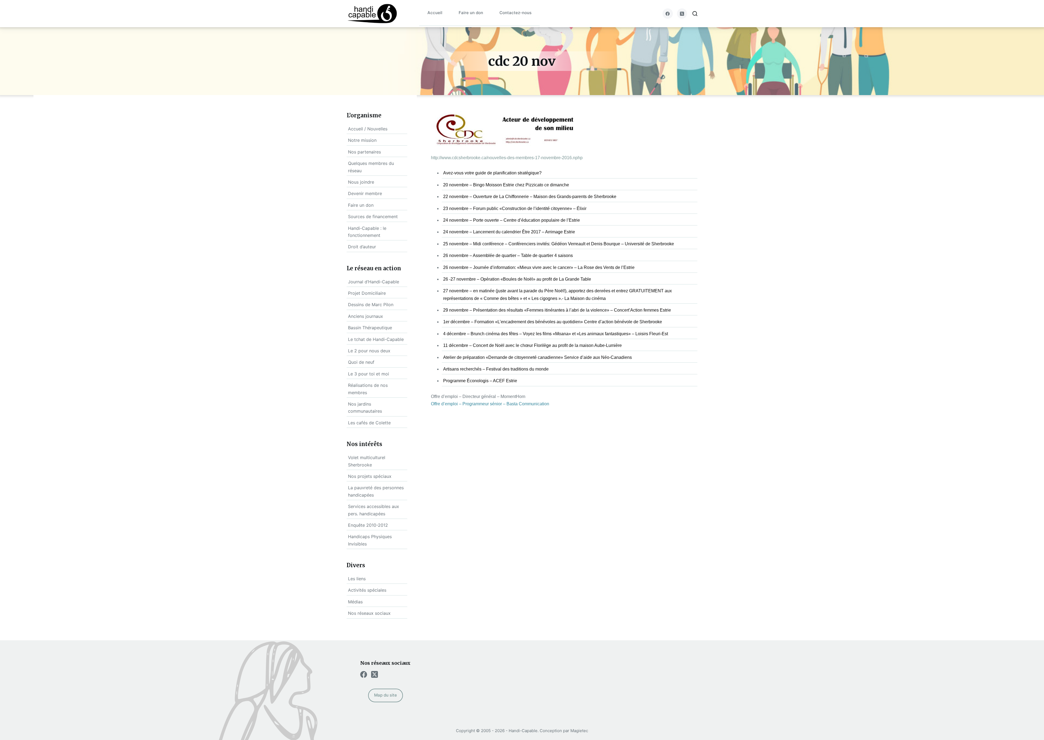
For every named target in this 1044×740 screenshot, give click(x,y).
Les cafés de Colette (369, 422)
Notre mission (362, 140)
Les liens (357, 578)
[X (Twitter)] (682, 13)
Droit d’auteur (362, 246)
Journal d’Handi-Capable (373, 281)
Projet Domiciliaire (367, 293)
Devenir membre (365, 193)
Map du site (385, 695)
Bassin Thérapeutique (370, 327)
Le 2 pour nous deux (369, 350)
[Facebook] (668, 13)
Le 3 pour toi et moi (368, 374)
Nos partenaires (364, 152)
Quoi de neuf (361, 362)
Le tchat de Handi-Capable (376, 339)
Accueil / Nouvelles (367, 128)
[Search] (694, 13)
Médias (355, 601)
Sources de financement (373, 216)
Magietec (579, 730)
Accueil (434, 12)
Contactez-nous (515, 12)
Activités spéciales (367, 590)
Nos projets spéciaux (369, 476)
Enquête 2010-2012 (368, 525)
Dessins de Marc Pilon (370, 304)
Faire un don (471, 12)
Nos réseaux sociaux (369, 613)
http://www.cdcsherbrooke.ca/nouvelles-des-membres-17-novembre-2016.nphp (507, 157)
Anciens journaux (365, 316)
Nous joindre (361, 182)
